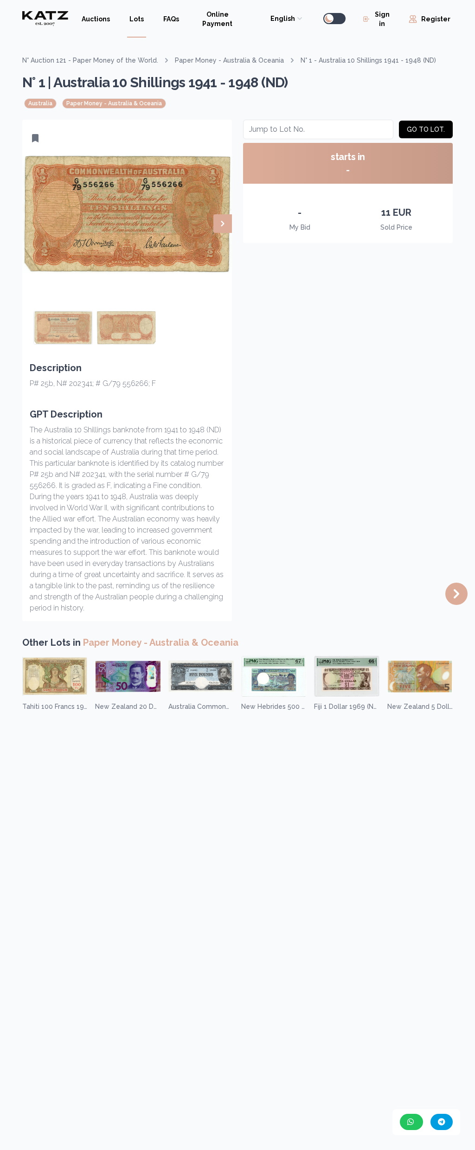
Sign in (382, 19)
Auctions (96, 19)
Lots (136, 19)
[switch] (334, 18)
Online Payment (217, 19)
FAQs (171, 19)
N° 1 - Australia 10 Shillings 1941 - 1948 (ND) (368, 60)
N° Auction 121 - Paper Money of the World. (90, 60)
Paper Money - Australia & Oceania (229, 60)
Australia (40, 103)
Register (435, 19)
